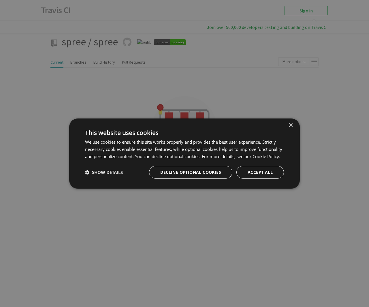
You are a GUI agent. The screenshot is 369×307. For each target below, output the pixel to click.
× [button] (290, 125)
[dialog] (184, 154)
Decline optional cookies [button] (190, 172)
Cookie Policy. (266, 156)
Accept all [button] (260, 172)
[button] (104, 172)
